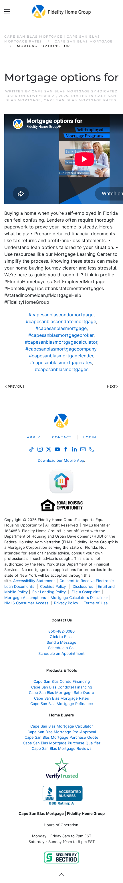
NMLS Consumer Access (26, 603)
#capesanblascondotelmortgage (61, 321)
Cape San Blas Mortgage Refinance (61, 703)
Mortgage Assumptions (25, 597)
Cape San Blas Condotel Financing (61, 687)
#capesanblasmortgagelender (61, 356)
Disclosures (83, 586)
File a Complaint (86, 592)
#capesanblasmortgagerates (61, 362)
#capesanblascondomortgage (61, 314)
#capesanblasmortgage (61, 328)
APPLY (33, 437)
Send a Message (61, 642)
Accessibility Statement (34, 580)
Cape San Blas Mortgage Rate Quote (61, 692)
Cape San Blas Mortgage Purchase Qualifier (61, 743)
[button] (7, 11)
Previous (16, 386)
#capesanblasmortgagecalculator (61, 342)
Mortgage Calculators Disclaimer (79, 597)
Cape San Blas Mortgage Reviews (62, 748)
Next (111, 386)
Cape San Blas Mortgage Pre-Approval (61, 732)
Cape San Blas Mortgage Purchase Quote (61, 737)
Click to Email (61, 636)
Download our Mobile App (61, 460)
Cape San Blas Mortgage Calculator (61, 726)
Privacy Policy (66, 603)
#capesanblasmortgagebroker (61, 335)
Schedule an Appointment (61, 653)
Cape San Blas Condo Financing (61, 681)
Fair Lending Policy (49, 592)
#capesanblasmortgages (61, 369)
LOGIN (89, 437)
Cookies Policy (53, 586)
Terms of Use (96, 603)
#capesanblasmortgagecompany (60, 349)
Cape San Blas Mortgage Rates (80, 100)
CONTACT (62, 437)
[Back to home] (61, 11)
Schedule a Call (61, 647)
